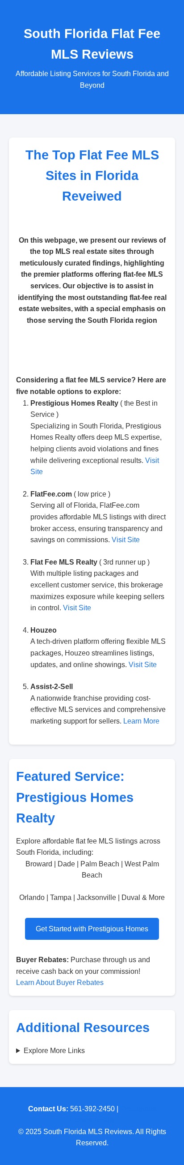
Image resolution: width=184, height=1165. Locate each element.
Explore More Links (54, 1050)
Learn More (141, 721)
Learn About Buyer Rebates (60, 982)
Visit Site (126, 540)
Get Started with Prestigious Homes (92, 929)
